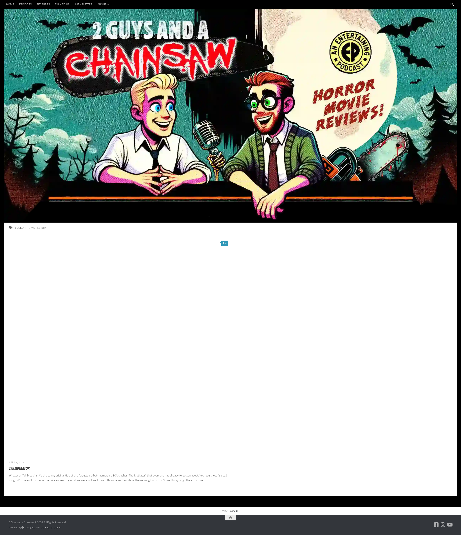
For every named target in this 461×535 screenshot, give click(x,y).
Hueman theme (53, 527)
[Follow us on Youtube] (449, 524)
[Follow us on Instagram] (443, 524)
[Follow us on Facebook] (436, 524)
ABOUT (101, 4)
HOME (10, 4)
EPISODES (25, 4)
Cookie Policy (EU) (230, 511)
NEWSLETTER (83, 4)
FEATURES (43, 4)
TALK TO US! (62, 4)
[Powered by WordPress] (22, 527)
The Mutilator (19, 468)
